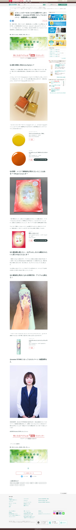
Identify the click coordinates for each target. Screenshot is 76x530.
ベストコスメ (46, 2)
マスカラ (24, 77)
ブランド (17, 2)
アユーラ (16, 485)
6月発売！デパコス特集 (53, 56)
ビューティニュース (27, 502)
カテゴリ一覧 (41, 2)
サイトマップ (40, 512)
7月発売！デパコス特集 (53, 49)
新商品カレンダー (27, 503)
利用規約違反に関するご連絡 (28, 513)
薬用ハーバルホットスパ (34, 233)
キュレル (52, 81)
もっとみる (63, 58)
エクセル (11, 485)
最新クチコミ (26, 505)
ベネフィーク (22, 485)
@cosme (13, 499)
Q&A (23, 2)
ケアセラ (52, 85)
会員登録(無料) (60, 0)
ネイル (23, 80)
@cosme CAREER (44, 502)
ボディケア (36, 25)
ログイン (65, 0)
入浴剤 (27, 218)
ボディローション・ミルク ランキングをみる (57, 92)
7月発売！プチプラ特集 (53, 51)
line (63, 513)
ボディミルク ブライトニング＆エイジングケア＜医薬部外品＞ (55, 90)
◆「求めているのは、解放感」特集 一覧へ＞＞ (20, 34)
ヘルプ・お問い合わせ (27, 512)
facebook (60, 513)
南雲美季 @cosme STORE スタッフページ (19, 431)
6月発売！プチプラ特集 (53, 54)
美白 (35, 69)
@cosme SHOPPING (43, 498)
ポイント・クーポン (12, 503)
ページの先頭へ (64, 493)
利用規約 (10, 512)
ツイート (25, 476)
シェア (34, 476)
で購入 (41, 159)
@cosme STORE (43, 500)
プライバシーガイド (12, 516)
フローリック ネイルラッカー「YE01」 (37, 133)
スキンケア (31, 25)
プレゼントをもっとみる (61, 77)
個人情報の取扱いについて (13, 513)
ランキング (13, 2)
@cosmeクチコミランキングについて (44, 513)
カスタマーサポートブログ (28, 515)
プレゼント (26, 500)
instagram (54, 513)
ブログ (21, 2)
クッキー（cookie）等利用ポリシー (14, 515)
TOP (10, 2)
